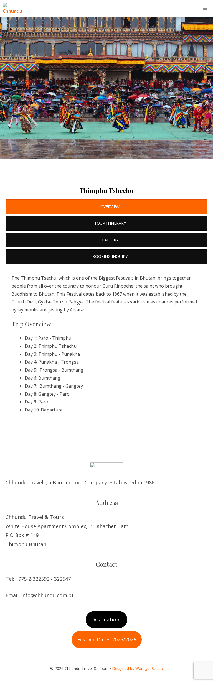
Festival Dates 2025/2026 (106, 639)
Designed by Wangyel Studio (137, 668)
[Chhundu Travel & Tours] (15, 8)
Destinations (106, 619)
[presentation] (106, 206)
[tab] (106, 206)
